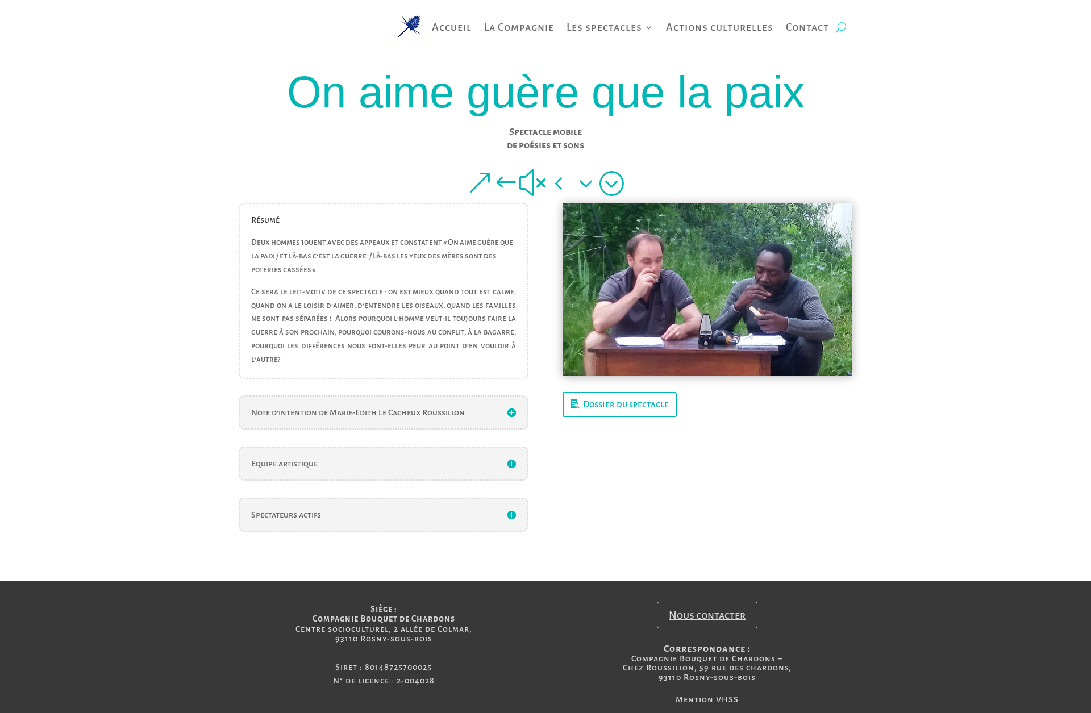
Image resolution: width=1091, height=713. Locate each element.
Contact (807, 28)
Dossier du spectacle (626, 404)
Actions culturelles (719, 28)
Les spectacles (604, 28)
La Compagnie (519, 28)
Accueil (452, 28)
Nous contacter (707, 615)
